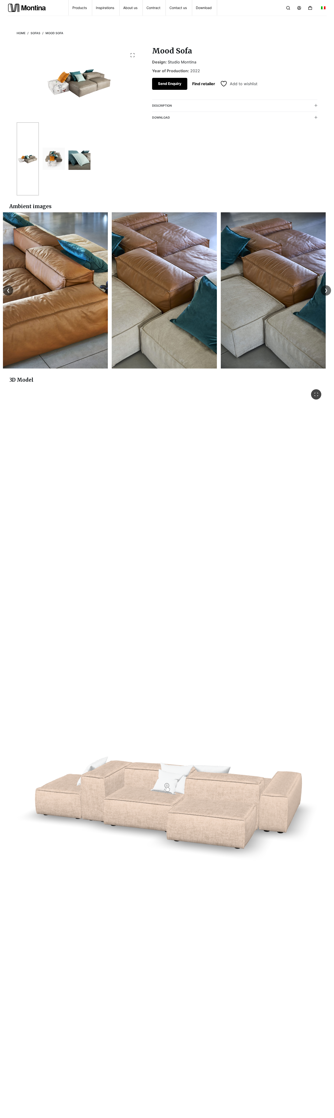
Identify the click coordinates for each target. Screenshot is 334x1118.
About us (130, 8)
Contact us (178, 8)
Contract (153, 8)
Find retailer (203, 83)
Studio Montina (182, 62)
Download (204, 8)
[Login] (299, 8)
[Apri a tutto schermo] (316, 394)
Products (79, 8)
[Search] (288, 8)
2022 (195, 70)
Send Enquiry (169, 83)
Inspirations (105, 8)
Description (162, 105)
